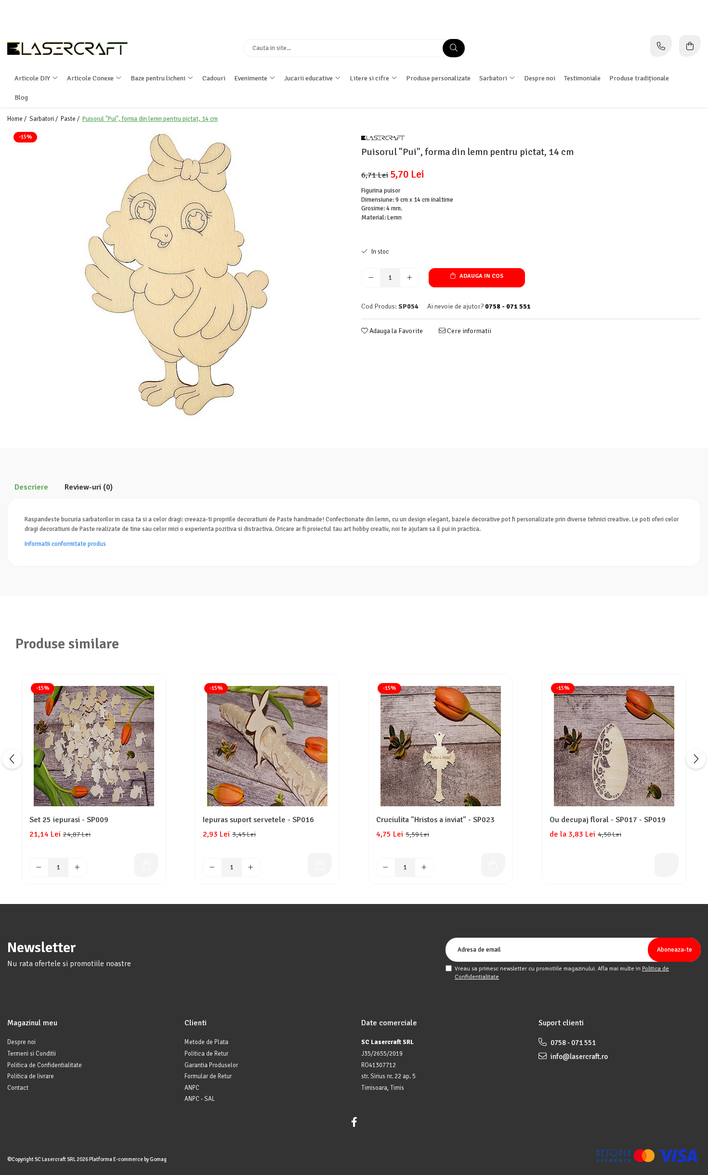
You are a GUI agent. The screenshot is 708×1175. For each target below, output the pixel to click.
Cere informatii (468, 331)
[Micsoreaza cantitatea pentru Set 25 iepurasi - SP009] (39, 867)
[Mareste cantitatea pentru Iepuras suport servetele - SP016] (251, 867)
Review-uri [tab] (89, 487)
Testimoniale (582, 78)
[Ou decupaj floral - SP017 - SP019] (614, 746)
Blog (21, 97)
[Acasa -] (67, 48)
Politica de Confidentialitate (44, 1065)
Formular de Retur (208, 1076)
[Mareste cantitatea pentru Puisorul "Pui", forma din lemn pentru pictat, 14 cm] (409, 277)
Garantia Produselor (211, 1065)
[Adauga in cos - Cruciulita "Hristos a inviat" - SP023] (493, 865)
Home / (17, 119)
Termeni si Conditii (31, 1054)
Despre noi (539, 78)
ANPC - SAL (199, 1099)
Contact (17, 1088)
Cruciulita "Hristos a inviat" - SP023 (435, 820)
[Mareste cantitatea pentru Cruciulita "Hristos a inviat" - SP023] (424, 867)
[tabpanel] (177, 274)
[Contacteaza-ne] (661, 46)
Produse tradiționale (639, 78)
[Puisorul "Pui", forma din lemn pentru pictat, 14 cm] (177, 274)
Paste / (71, 119)
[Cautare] (454, 48)
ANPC (191, 1088)
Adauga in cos (480, 276)
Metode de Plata (206, 1042)
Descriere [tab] (31, 487)
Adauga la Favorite (395, 331)
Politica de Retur (206, 1054)
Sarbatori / (44, 119)
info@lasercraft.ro (578, 1056)
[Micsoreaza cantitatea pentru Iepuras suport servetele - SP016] (212, 867)
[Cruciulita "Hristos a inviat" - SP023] (440, 746)
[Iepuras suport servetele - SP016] (267, 746)
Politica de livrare (30, 1076)
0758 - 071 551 (572, 1042)
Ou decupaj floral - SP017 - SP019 (608, 820)
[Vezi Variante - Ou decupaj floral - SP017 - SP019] (667, 865)
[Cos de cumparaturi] (690, 46)
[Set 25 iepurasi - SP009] (93, 746)
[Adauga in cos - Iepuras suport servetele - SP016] (320, 865)
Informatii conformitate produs (65, 544)
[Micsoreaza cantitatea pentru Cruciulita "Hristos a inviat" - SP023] (385, 867)
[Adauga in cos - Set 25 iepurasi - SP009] (146, 865)
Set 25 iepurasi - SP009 (68, 820)
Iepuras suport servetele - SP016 (258, 820)
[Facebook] (354, 1122)
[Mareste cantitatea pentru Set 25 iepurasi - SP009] (77, 867)
